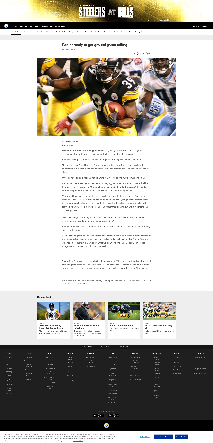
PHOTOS (70, 353)
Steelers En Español (135, 379)
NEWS (29, 353)
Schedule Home (90, 357)
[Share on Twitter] (139, 55)
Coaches (9, 368)
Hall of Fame (177, 370)
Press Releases (28, 361)
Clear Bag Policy (113, 403)
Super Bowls (177, 373)
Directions (157, 373)
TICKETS (112, 353)
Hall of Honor (177, 366)
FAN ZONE (135, 353)
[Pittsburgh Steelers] (106, 426)
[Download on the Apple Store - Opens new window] (98, 416)
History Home (177, 357)
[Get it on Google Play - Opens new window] (114, 416)
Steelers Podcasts (135, 375)
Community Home (200, 357)
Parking (157, 377)
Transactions (9, 384)
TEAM (9, 353)
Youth (200, 364)
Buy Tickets (112, 364)
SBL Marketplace (113, 390)
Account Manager (112, 361)
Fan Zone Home (135, 357)
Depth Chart (9, 364)
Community (70, 381)
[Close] (209, 436)
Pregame (70, 366)
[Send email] (143, 55)
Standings (9, 371)
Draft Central (9, 393)
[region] (106, 437)
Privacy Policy (78, 441)
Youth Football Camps (200, 373)
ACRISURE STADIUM (157, 353)
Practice (70, 362)
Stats (9, 375)
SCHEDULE (90, 353)
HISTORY (177, 353)
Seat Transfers (112, 393)
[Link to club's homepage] (6, 25)
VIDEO (50, 353)
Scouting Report (50, 382)
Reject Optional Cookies (163, 437)
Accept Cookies (181, 437)
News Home (28, 357)
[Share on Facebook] (134, 55)
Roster (9, 361)
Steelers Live (50, 361)
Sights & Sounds (50, 368)
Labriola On (28, 370)
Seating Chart (157, 381)
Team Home (9, 357)
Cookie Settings (145, 437)
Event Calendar (90, 366)
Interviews (50, 364)
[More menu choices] (67, 26)
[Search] (191, 25)
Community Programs (200, 361)
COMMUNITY (200, 353)
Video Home (49, 357)
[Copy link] (148, 54)
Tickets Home (113, 357)
